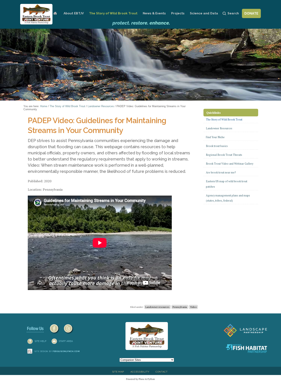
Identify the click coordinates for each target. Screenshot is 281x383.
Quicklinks (213, 113)
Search (233, 13)
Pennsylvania (180, 306)
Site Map (118, 371)
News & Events (154, 13)
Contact (162, 371)
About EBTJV (74, 13)
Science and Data (204, 13)
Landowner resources (157, 306)
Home (55, 13)
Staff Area (66, 341)
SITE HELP (40, 341)
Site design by (57, 351)
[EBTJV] (36, 14)
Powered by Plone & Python (140, 379)
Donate (251, 13)
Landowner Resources (101, 106)
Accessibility (139, 371)
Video (193, 306)
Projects (178, 13)
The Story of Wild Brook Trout (113, 13)
